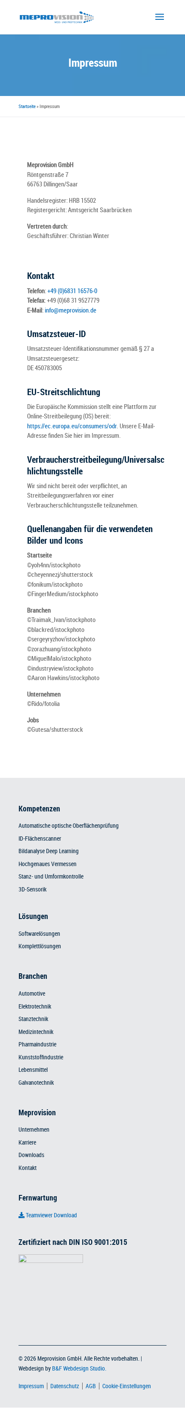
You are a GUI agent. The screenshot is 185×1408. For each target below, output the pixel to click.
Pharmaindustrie (37, 1044)
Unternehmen (33, 1129)
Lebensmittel (33, 1070)
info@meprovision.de (70, 310)
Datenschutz (64, 1386)
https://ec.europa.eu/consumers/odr (72, 426)
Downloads (31, 1155)
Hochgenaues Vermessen (47, 864)
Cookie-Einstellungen (126, 1386)
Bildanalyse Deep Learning (48, 851)
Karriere (27, 1142)
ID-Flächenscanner (39, 838)
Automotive (31, 993)
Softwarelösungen (39, 934)
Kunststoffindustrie (40, 1057)
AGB (91, 1386)
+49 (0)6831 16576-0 (72, 291)
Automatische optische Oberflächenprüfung (68, 825)
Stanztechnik (33, 1019)
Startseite (27, 106)
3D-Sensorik (32, 889)
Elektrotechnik (34, 1006)
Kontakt (27, 1168)
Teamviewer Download (51, 1215)
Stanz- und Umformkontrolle (50, 876)
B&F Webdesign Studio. (79, 1368)
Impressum (31, 1386)
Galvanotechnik (36, 1082)
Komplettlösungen (39, 946)
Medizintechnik (35, 1032)
